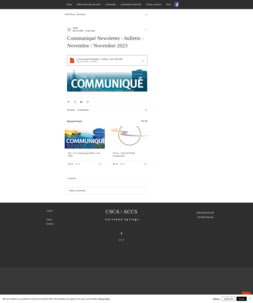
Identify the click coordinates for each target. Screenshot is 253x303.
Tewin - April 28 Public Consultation (124, 154)
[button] (146, 14)
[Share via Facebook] (68, 102)
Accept (241, 298)
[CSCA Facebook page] (176, 4)
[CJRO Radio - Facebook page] (121, 233)
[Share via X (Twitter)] (75, 102)
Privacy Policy (104, 298)
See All (144, 121)
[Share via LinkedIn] (81, 102)
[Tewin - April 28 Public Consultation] (130, 137)
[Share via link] (87, 102)
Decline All (228, 298)
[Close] (249, 299)
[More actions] (145, 29)
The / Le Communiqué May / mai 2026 (84, 154)
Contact (49, 224)
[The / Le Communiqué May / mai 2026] (85, 137)
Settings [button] (216, 298)
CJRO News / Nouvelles (75, 14)
